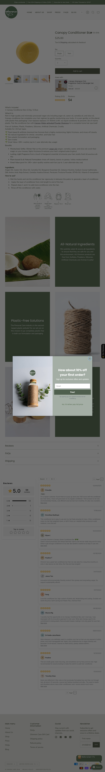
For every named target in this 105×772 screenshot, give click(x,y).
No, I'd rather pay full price (72, 404)
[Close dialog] (90, 358)
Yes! (72, 392)
